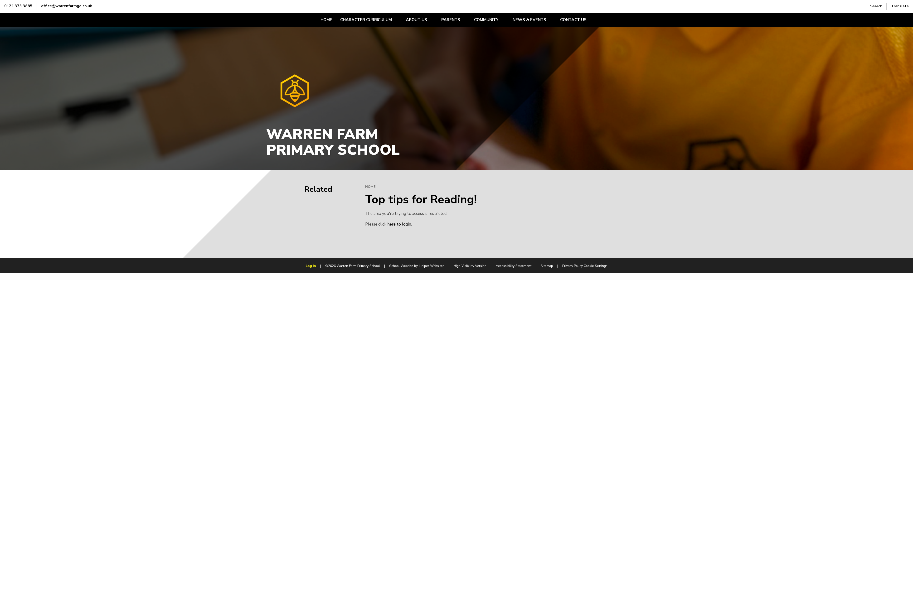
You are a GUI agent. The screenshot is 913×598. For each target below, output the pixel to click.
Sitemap (547, 266)
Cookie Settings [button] (595, 266)
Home (370, 186)
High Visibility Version (470, 266)
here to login (399, 224)
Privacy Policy (572, 266)
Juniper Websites (431, 266)
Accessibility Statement (513, 266)
